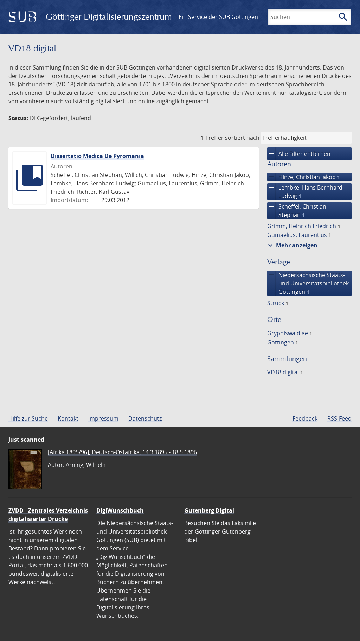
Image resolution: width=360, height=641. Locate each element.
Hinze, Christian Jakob (303, 177)
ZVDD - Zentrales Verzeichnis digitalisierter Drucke (48, 515)
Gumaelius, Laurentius (299, 235)
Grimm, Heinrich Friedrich (303, 226)
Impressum (103, 418)
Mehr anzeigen (291, 245)
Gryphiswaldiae (289, 333)
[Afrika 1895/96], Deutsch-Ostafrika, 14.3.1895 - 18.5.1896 (122, 452)
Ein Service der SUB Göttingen (218, 17)
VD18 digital (285, 372)
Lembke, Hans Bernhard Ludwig (304, 191)
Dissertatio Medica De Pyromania (97, 156)
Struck (277, 303)
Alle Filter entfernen (298, 154)
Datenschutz (145, 418)
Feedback (304, 418)
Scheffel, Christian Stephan (296, 210)
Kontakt (68, 418)
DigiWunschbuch (120, 510)
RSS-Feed (339, 418)
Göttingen (282, 342)
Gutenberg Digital (209, 510)
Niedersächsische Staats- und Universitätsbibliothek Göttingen (308, 283)
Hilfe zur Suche (28, 418)
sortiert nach (242, 137)
